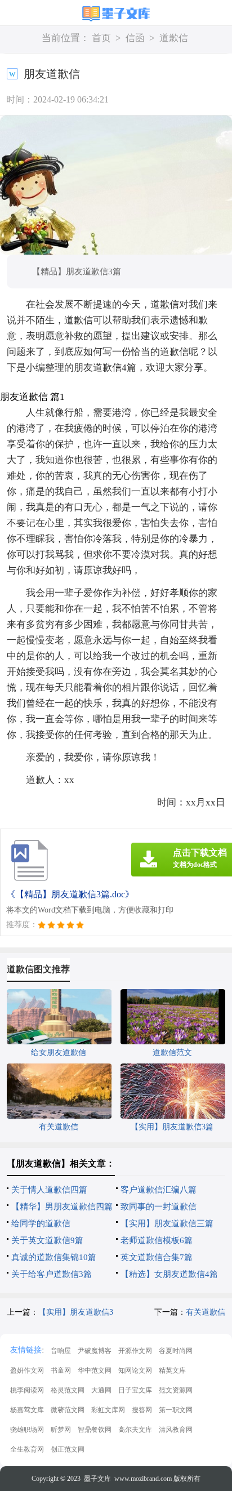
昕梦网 (61, 1430)
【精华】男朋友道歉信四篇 (62, 1206)
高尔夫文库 (135, 1430)
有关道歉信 (205, 1312)
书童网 (61, 1370)
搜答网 (142, 1410)
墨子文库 (97, 1479)
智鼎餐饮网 (94, 1430)
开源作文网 (135, 1351)
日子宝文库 (135, 1390)
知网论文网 (135, 1370)
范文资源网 (176, 1390)
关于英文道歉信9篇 (47, 1240)
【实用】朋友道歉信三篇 (167, 1223)
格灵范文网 (67, 1390)
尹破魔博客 (94, 1351)
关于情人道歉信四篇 (49, 1189)
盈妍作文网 (27, 1370)
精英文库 (172, 1370)
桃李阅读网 (27, 1390)
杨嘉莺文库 (27, 1410)
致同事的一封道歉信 (159, 1206)
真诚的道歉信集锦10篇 (53, 1257)
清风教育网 (176, 1430)
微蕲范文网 (67, 1410)
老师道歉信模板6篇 (157, 1240)
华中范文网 (94, 1370)
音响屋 (61, 1351)
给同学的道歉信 (40, 1223)
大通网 (101, 1390)
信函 (135, 38)
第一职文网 (176, 1410)
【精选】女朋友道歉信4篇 (169, 1274)
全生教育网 (27, 1449)
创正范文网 (67, 1449)
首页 (101, 38)
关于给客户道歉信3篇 (51, 1274)
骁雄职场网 (27, 1430)
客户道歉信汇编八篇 (159, 1189)
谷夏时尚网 (176, 1351)
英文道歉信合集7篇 (157, 1257)
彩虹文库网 (108, 1410)
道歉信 (173, 38)
